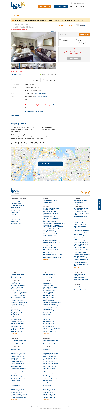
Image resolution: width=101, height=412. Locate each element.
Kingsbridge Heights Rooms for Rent (51, 305)
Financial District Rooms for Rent (50, 247)
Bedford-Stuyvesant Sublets (80, 216)
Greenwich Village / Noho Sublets (50, 256)
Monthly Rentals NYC (16, 223)
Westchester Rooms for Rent (49, 343)
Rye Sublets (45, 375)
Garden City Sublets (15, 354)
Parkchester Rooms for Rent (49, 295)
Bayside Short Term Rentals (17, 323)
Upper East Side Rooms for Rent (50, 211)
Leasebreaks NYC (15, 209)
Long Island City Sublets (16, 293)
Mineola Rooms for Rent (16, 376)
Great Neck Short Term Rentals (18, 378)
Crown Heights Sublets (79, 256)
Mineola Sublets (14, 375)
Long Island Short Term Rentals (18, 340)
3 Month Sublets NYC (16, 216)
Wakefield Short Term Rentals (49, 313)
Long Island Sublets (16, 342)
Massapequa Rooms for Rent (17, 371)
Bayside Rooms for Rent (16, 326)
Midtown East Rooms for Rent (49, 216)
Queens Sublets (15, 276)
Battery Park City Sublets (48, 230)
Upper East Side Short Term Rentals (51, 208)
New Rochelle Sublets (47, 354)
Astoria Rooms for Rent (16, 290)
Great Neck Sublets (15, 380)
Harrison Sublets (46, 390)
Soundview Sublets (47, 319)
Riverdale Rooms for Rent (48, 285)
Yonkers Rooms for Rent (48, 351)
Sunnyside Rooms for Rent (17, 316)
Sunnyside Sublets (15, 314)
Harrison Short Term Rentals (49, 389)
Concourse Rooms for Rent (49, 326)
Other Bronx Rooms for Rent (49, 290)
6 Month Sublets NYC (16, 221)
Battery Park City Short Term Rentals (51, 228)
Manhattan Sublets (47, 202)
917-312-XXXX (41, 96)
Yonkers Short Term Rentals (49, 348)
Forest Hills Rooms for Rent (17, 300)
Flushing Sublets (14, 329)
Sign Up (82, 6)
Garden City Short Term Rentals (18, 353)
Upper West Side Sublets (48, 220)
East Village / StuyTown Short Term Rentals (52, 239)
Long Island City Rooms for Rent (18, 295)
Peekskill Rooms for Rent (48, 371)
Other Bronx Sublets (47, 288)
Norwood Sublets (46, 299)
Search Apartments (45, 6)
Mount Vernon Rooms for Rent (49, 366)
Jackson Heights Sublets (16, 304)
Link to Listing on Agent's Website (34, 111)
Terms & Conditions (84, 406)
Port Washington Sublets (16, 395)
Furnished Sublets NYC (16, 201)
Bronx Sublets (46, 276)
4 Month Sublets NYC (16, 218)
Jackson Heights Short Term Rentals (19, 302)
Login (88, 6)
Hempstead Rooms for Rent (17, 351)
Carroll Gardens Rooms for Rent (81, 242)
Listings (14, 406)
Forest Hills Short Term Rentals (18, 297)
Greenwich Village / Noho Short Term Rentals (53, 254)
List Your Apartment (61, 6)
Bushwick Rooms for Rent (79, 235)
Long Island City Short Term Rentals (19, 292)
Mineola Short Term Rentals (17, 373)
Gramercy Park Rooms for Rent (50, 252)
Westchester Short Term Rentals (50, 340)
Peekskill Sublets (46, 370)
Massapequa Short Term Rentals (18, 368)
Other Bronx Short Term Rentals (50, 287)
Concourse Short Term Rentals (49, 323)
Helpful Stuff (73, 6)
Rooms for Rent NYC (15, 210)
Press (57, 406)
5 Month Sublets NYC (16, 219)
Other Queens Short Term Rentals (18, 282)
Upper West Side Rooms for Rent (50, 221)
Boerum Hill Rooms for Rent (80, 224)
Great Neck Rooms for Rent (17, 382)
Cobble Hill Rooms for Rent (80, 252)
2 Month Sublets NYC (16, 214)
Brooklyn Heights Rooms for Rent (81, 230)
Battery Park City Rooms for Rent (50, 231)
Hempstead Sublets (15, 349)
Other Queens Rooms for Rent (17, 285)
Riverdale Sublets (47, 283)
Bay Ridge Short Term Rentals (81, 208)
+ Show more (46, 259)
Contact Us (21, 406)
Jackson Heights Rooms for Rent (18, 305)
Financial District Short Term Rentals (51, 244)
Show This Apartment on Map (50, 164)
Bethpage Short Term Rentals (17, 389)
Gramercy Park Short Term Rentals (50, 249)
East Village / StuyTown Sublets (50, 240)
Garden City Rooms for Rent (17, 356)
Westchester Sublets (48, 342)
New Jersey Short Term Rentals (81, 286)
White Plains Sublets (47, 359)
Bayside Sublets (14, 324)
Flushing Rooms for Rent (16, 331)
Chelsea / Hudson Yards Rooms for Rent (52, 237)
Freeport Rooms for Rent (16, 366)
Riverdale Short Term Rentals (49, 282)
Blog (49, 406)
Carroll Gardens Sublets (79, 240)
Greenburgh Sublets (47, 380)
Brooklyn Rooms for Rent (80, 204)
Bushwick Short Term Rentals (80, 232)
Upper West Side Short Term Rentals (51, 218)
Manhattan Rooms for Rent (49, 204)
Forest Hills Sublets (15, 299)
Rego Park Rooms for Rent (17, 310)
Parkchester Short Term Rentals (50, 292)
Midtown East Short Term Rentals (50, 213)
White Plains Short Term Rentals (50, 358)
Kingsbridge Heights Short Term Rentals (52, 302)
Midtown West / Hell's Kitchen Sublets (51, 225)
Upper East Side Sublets (48, 209)
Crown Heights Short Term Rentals (82, 254)
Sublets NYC (14, 200)
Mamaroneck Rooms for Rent (49, 397)
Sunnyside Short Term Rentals (18, 313)
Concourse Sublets (47, 324)
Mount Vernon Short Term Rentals (50, 363)
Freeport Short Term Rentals (17, 363)
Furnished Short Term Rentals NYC (19, 205)
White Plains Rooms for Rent (49, 361)
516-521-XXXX (40, 93)
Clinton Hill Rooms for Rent (80, 247)
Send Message (74, 58)
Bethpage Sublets (15, 390)
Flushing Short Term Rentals (17, 328)
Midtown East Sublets (47, 214)
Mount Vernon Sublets (47, 365)
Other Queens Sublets (16, 283)
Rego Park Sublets (15, 309)
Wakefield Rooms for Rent (48, 316)
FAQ (53, 406)
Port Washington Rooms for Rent (18, 397)
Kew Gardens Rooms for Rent (17, 321)
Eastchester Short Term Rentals (50, 384)
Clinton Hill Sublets (78, 245)
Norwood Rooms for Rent (48, 300)
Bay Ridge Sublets (78, 209)
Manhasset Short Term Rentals (18, 384)
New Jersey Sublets (79, 288)
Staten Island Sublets (79, 277)
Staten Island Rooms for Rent (81, 279)
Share (62, 25)
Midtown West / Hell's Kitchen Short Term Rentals (54, 223)
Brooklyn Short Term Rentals (81, 200)
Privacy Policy (73, 406)
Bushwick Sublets (78, 234)
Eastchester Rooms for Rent (49, 387)
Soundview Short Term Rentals (49, 318)
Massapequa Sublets (16, 370)
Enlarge (52, 31)
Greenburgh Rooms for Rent (49, 382)
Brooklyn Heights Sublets (79, 229)
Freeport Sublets (15, 365)
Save (70, 25)
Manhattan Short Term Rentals (50, 200)
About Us (28, 406)
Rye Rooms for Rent (47, 376)
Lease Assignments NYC (16, 207)
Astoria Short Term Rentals (17, 287)
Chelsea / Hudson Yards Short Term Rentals (52, 233)
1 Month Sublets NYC (16, 212)
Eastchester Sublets (47, 385)
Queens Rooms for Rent (17, 278)
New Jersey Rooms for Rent (81, 289)
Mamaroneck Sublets (47, 395)
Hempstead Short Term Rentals (18, 348)
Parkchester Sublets (47, 293)
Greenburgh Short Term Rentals (50, 378)
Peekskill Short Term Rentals (49, 368)
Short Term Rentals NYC (16, 203)
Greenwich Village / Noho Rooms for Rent (52, 257)
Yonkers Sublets (46, 349)
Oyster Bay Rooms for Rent (17, 361)
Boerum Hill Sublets (78, 222)
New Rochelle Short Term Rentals (50, 353)
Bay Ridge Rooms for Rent (80, 211)
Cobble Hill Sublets (78, 251)
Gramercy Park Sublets (48, 250)
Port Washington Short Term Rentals (19, 394)
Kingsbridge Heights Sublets (49, 304)
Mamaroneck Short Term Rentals (50, 394)
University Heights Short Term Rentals (51, 328)
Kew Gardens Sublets (16, 319)
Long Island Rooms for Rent (18, 343)
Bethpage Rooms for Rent (17, 392)
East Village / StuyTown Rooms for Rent (51, 242)
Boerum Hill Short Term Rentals (81, 221)
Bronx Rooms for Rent (48, 278)
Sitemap (34, 406)
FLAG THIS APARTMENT (18, 71)
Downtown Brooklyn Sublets (80, 262)
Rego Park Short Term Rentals (18, 307)
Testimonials (64, 406)
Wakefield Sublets (47, 314)
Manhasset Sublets (15, 385)
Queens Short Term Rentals (17, 274)
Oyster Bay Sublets (15, 359)
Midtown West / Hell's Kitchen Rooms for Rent (53, 226)
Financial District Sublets (48, 245)
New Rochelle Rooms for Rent (49, 356)
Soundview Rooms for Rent (49, 321)
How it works (42, 406)
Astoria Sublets (14, 288)
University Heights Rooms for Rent (50, 331)
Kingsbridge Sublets (47, 309)
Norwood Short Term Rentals (49, 297)
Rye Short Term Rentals (48, 373)
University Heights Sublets (49, 329)
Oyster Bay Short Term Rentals (18, 358)
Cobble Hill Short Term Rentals (81, 249)
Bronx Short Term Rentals (49, 274)
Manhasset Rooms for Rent (17, 387)
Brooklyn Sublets (78, 202)
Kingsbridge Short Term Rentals (50, 307)
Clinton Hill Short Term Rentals (81, 244)
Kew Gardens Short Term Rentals (18, 318)
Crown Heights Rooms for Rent (81, 257)
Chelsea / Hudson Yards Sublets (50, 235)
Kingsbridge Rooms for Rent (49, 310)
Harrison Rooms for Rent (48, 392)
